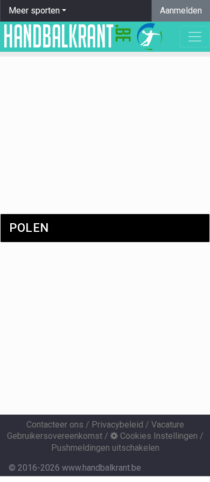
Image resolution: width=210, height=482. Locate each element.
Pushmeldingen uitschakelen (105, 448)
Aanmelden (181, 10)
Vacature (167, 424)
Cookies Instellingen (158, 436)
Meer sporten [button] (34, 10)
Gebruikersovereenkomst (54, 436)
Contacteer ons (54, 424)
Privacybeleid (117, 424)
